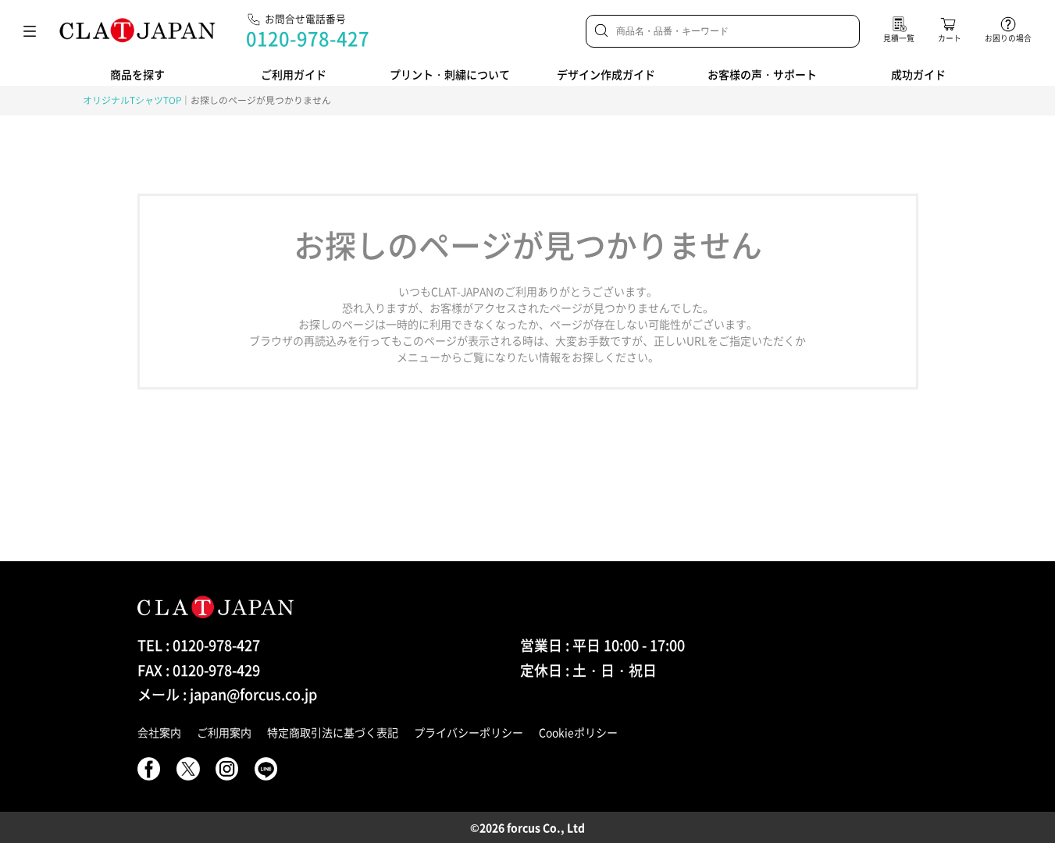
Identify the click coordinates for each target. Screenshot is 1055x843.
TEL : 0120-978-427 (198, 645)
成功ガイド (918, 74)
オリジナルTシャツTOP (132, 100)
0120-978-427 (307, 38)
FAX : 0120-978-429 (198, 670)
